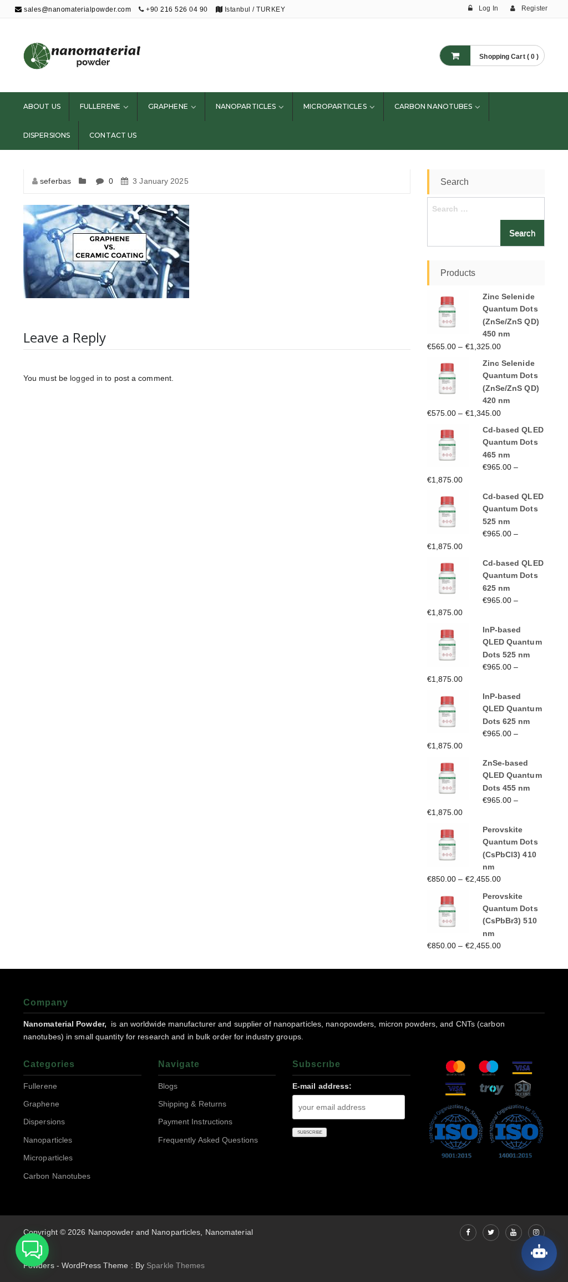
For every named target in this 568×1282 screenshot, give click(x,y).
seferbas (55, 181)
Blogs (168, 1086)
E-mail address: (322, 1086)
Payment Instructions (195, 1121)
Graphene (168, 106)
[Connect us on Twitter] (491, 1232)
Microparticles (334, 106)
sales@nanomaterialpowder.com (76, 9)
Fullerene (100, 106)
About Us (41, 106)
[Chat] (539, 1253)
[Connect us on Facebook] (468, 1232)
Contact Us (112, 135)
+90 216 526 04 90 (177, 9)
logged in (86, 378)
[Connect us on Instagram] (536, 1232)
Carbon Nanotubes (433, 106)
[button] (32, 1249)
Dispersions (46, 135)
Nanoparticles (246, 106)
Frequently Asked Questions (208, 1139)
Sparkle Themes (175, 1265)
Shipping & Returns (192, 1103)
